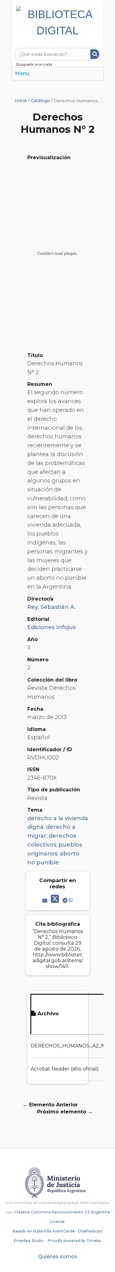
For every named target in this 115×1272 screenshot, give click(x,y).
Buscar (94, 54)
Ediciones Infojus (51, 627)
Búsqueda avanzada (34, 64)
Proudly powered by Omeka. (75, 1240)
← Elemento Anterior (50, 1105)
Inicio (21, 100)
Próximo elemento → (65, 1112)
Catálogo (40, 100)
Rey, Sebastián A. (51, 607)
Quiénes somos (57, 1256)
